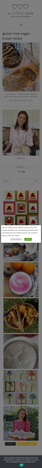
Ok (21, 465)
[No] (39, 462)
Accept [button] (28, 239)
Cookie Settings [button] (16, 239)
